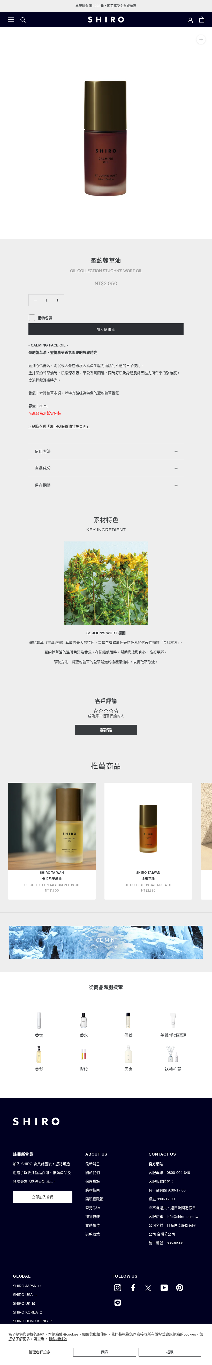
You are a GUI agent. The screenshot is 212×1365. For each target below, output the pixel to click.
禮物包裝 (92, 1217)
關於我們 (92, 1173)
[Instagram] (117, 1287)
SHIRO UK (21, 1303)
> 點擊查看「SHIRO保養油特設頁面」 (59, 426)
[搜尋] (23, 19)
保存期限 (43, 485)
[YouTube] (164, 1287)
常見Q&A (92, 1208)
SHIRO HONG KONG (30, 1321)
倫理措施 (92, 1181)
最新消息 (92, 1164)
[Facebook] (133, 1287)
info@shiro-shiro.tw (182, 1217)
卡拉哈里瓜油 (52, 879)
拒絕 (169, 1352)
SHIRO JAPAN (24, 1286)
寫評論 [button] (106, 730)
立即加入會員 (43, 1197)
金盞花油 (148, 879)
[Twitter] (148, 1287)
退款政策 (92, 1234)
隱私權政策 (94, 1199)
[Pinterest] (179, 1287)
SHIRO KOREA (25, 1312)
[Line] (117, 1302)
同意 (104, 1352)
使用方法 (43, 451)
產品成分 (43, 468)
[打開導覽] (11, 19)
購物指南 (92, 1190)
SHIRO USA (23, 1295)
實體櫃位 (92, 1225)
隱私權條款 (58, 1339)
